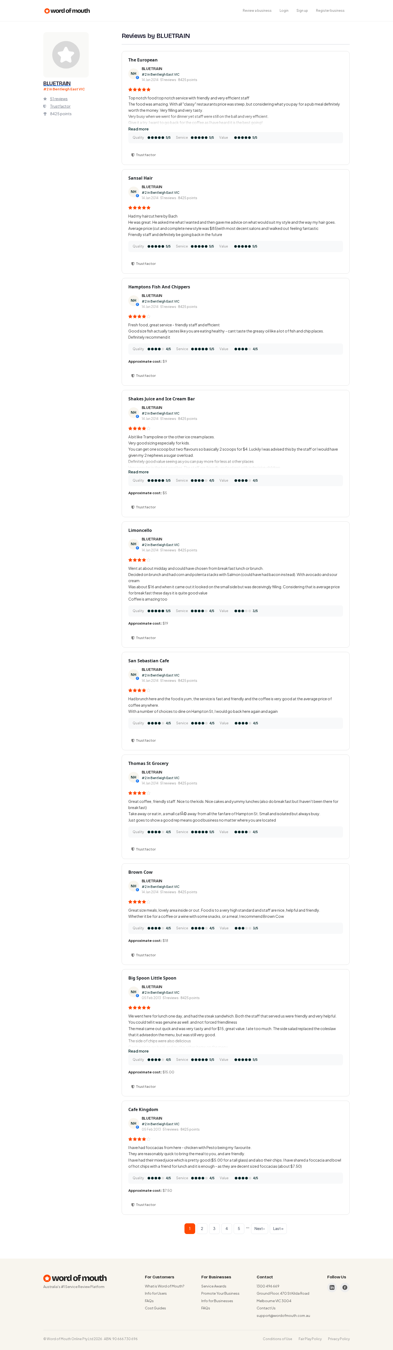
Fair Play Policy (310, 1339)
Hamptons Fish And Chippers (159, 287)
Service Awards (213, 1286)
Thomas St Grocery (148, 763)
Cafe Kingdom (143, 1109)
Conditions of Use (277, 1339)
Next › (260, 1228)
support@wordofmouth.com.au (283, 1315)
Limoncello (140, 530)
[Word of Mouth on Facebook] (345, 1287)
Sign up (302, 11)
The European (143, 60)
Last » (278, 1228)
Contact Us (266, 1308)
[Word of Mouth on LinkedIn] (332, 1287)
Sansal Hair (140, 178)
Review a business (257, 11)
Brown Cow (140, 872)
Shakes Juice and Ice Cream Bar (161, 399)
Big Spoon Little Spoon (152, 978)
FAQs (149, 1301)
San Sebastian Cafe (148, 661)
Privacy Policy (339, 1339)
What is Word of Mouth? (164, 1286)
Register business (330, 11)
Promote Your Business (220, 1293)
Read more (138, 128)
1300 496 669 (268, 1286)
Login (284, 11)
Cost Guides (155, 1308)
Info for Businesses (217, 1301)
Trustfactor (60, 106)
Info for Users (156, 1293)
